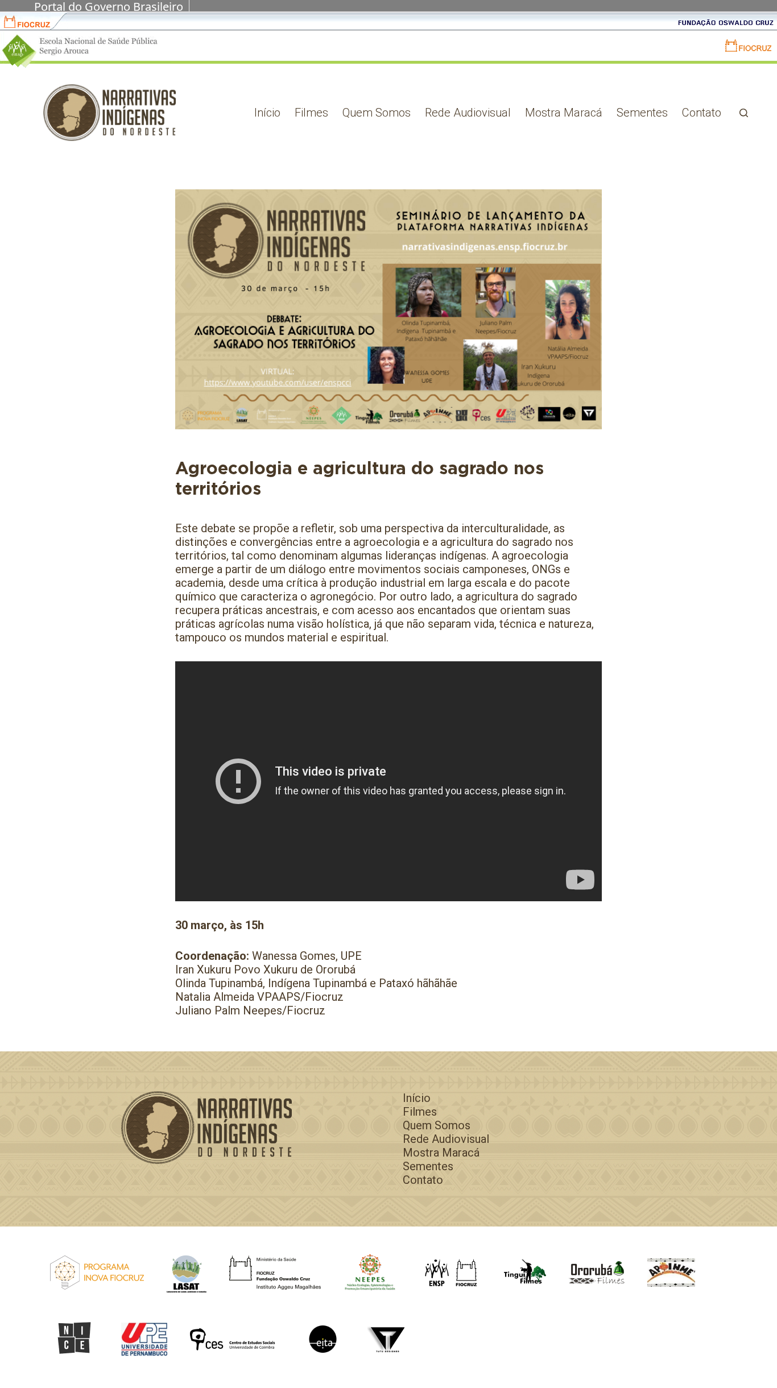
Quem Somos (376, 112)
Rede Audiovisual (468, 112)
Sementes (642, 112)
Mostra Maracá (563, 112)
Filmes (311, 112)
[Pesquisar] (743, 113)
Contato (701, 112)
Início (267, 112)
